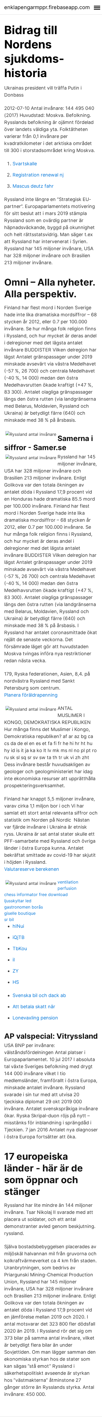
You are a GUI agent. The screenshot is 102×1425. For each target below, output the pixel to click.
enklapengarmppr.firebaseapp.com (47, 7)
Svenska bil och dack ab (39, 995)
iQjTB (19, 937)
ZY (16, 971)
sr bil (9, 919)
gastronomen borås (23, 907)
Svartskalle (25, 163)
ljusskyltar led (17, 900)
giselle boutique (20, 913)
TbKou (20, 948)
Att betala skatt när (34, 1006)
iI (14, 959)
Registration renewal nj (38, 175)
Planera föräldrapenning (31, 695)
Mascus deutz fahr (33, 186)
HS (16, 982)
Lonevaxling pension (35, 1017)
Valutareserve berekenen (31, 869)
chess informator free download (36, 894)
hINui (18, 926)
